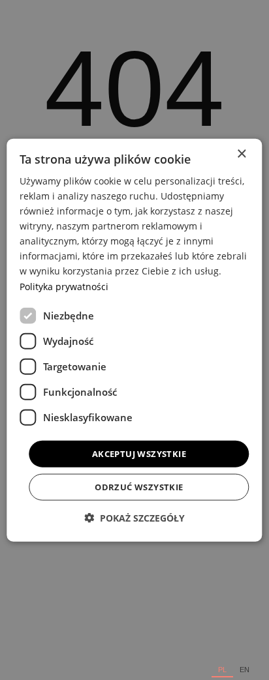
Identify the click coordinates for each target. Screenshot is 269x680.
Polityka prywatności (64, 286)
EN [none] (244, 669)
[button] (134, 517)
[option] (244, 670)
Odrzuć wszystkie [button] (139, 487)
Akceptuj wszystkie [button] (139, 453)
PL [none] (222, 669)
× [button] (241, 153)
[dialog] (134, 340)
